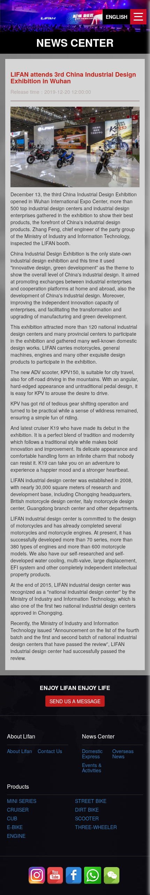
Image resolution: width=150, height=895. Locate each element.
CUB (12, 818)
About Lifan (19, 751)
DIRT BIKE (87, 809)
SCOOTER (87, 818)
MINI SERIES (21, 800)
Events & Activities (92, 767)
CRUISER (18, 809)
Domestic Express (92, 754)
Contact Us (50, 751)
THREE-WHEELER (96, 827)
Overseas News (123, 754)
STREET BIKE (90, 800)
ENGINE (16, 835)
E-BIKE (15, 827)
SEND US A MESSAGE (75, 701)
